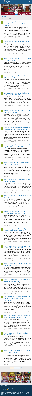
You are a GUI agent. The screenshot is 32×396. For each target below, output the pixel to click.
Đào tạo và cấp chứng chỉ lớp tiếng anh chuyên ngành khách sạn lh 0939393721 (16, 212)
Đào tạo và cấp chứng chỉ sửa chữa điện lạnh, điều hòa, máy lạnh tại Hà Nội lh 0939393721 (16, 24)
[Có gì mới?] (27, 1)
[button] (1, 1)
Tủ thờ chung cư (19, 393)
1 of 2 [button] (12, 367)
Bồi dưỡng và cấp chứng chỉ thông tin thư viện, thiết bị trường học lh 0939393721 (16, 128)
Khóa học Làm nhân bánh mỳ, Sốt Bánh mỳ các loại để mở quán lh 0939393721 (17, 316)
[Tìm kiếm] (30, 1)
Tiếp (17, 367)
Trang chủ (3, 389)
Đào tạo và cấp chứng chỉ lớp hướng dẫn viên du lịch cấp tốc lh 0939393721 (16, 229)
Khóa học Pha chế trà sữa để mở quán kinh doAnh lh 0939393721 (17, 180)
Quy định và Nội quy (10, 388)
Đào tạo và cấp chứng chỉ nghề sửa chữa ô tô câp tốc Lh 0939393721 (17, 94)
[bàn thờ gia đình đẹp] (16, 15)
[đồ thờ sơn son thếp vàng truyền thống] (16, 382)
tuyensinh (6, 36)
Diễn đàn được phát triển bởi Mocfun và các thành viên (15, 392)
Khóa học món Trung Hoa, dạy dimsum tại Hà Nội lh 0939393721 (17, 351)
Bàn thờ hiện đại (4, 393)
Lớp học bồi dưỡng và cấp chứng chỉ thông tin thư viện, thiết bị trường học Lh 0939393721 (17, 298)
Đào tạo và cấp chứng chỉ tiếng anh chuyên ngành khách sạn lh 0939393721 (17, 146)
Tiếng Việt (4, 385)
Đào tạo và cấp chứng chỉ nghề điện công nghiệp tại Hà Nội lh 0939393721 (16, 42)
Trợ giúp (25, 388)
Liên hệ (2, 388)
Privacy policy (19, 388)
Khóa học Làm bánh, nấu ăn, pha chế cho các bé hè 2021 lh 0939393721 (17, 247)
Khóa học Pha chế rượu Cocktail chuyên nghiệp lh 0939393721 (16, 163)
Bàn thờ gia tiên (11, 393)
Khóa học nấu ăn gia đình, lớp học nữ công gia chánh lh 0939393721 (17, 280)
